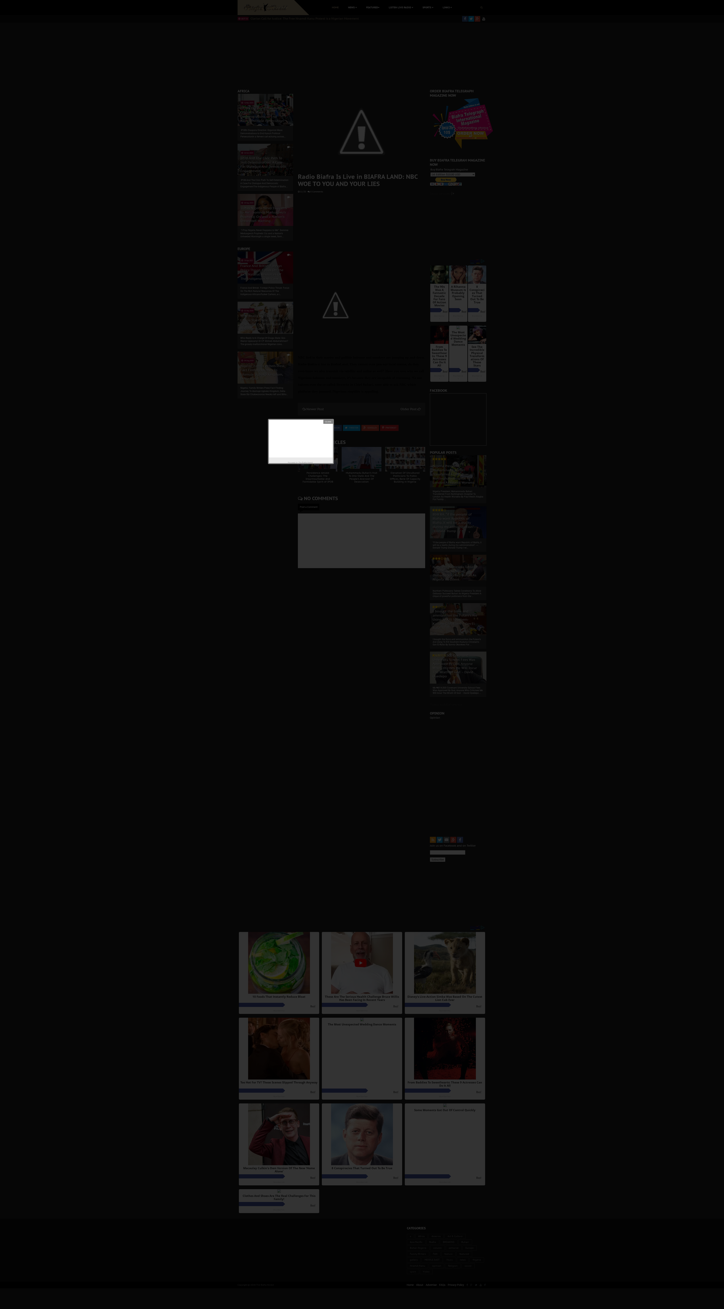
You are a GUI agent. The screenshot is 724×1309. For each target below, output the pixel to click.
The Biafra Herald (305, 462)
